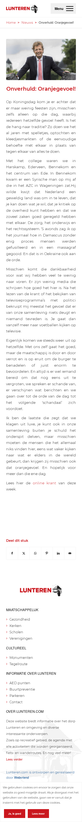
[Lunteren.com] (22, 8)
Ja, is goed (14, 813)
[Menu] (69, 8)
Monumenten (21, 658)
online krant (44, 483)
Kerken (15, 626)
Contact (15, 702)
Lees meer (38, 813)
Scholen (16, 632)
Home (11, 22)
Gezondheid (19, 619)
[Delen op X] (23, 553)
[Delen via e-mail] (70, 553)
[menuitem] (69, 8)
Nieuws (27, 22)
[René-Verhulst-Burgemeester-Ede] (41, 59)
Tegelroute (18, 664)
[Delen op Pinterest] (47, 553)
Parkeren (17, 696)
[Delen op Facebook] (12, 553)
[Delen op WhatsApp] (35, 553)
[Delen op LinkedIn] (58, 553)
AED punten (19, 683)
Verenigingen (20, 638)
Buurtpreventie (22, 689)
